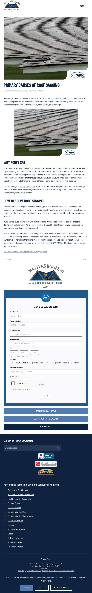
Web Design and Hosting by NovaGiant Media (58, 571)
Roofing (41, 91)
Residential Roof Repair (46, 411)
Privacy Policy (46, 559)
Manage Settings (61, 587)
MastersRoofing (16, 91)
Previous (9, 259)
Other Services (46, 426)
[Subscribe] (58, 448)
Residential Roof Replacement (46, 419)
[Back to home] (12, 6)
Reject (42, 587)
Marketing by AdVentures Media (29, 571)
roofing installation (27, 186)
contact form (78, 243)
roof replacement (17, 225)
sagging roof (41, 251)
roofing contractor (55, 98)
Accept (26, 587)
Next (84, 259)
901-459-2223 (46, 568)
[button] (84, 6)
